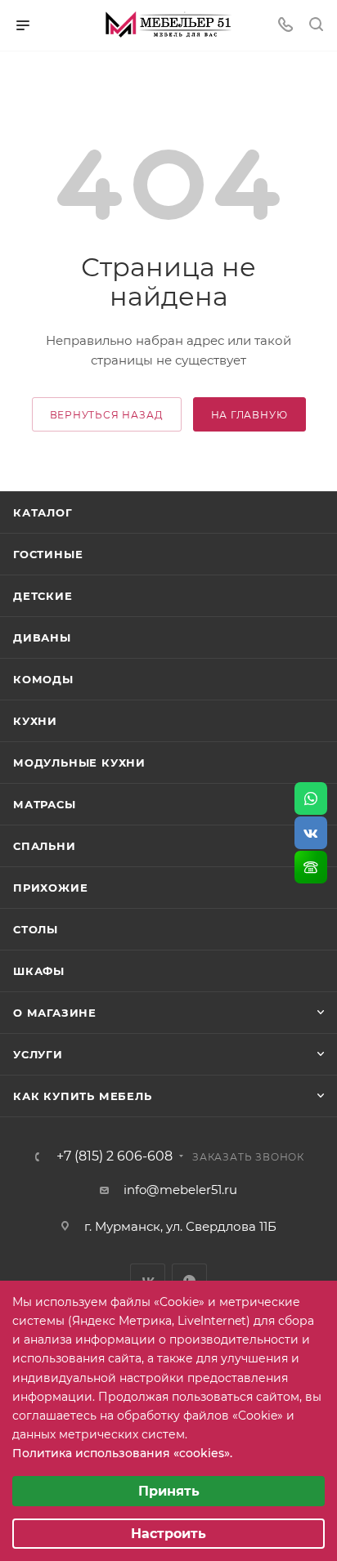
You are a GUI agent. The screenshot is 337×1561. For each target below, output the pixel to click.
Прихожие (50, 887)
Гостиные (48, 554)
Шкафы (39, 970)
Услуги (38, 1054)
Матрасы (44, 804)
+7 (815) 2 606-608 (114, 1156)
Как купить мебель (82, 1096)
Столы (35, 929)
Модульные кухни (79, 762)
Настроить (168, 1533)
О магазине (55, 1012)
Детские (43, 595)
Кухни (35, 720)
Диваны (42, 637)
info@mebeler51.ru (180, 1189)
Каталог (43, 512)
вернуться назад (107, 415)
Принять (169, 1491)
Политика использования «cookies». (122, 1453)
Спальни (44, 845)
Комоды (43, 679)
